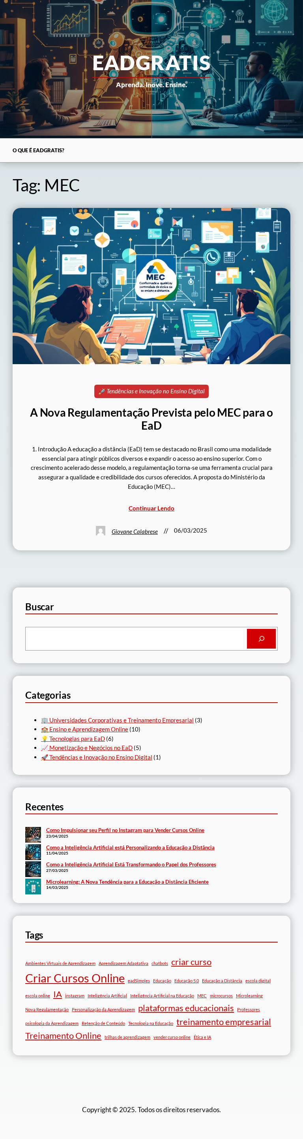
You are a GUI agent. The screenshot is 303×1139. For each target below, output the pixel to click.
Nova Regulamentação (47, 1009)
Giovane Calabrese (135, 531)
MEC (202, 995)
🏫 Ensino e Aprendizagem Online (84, 729)
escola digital (258, 980)
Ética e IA (202, 1037)
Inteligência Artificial (107, 995)
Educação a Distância (222, 980)
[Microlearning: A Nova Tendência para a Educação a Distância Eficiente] (33, 887)
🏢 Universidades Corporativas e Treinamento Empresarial (117, 720)
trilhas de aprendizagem (127, 1037)
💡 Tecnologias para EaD (73, 738)
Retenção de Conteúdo (103, 1023)
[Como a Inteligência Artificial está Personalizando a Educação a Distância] (33, 853)
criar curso (191, 961)
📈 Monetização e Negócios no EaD (87, 747)
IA (57, 994)
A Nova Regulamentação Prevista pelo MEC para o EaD (151, 419)
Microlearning (249, 995)
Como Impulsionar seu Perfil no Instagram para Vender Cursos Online (125, 830)
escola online (37, 995)
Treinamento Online (63, 1035)
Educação (162, 980)
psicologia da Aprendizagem (52, 1023)
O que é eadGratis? (38, 150)
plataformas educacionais (186, 1007)
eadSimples (139, 980)
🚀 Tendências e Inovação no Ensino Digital (151, 391)
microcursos (221, 995)
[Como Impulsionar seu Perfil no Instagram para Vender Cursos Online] (33, 835)
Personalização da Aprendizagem (103, 1009)
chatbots (160, 963)
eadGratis (151, 62)
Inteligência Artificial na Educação (162, 995)
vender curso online (172, 1037)
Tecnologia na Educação (150, 1023)
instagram (74, 995)
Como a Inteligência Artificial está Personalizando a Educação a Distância (130, 847)
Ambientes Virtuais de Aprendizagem (60, 963)
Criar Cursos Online (75, 978)
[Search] (261, 639)
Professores (248, 1009)
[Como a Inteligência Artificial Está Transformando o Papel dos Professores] (33, 870)
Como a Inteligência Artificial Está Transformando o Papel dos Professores (131, 864)
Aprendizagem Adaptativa (123, 963)
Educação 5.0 (186, 980)
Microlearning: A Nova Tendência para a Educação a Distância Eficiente (127, 882)
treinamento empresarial (223, 1021)
